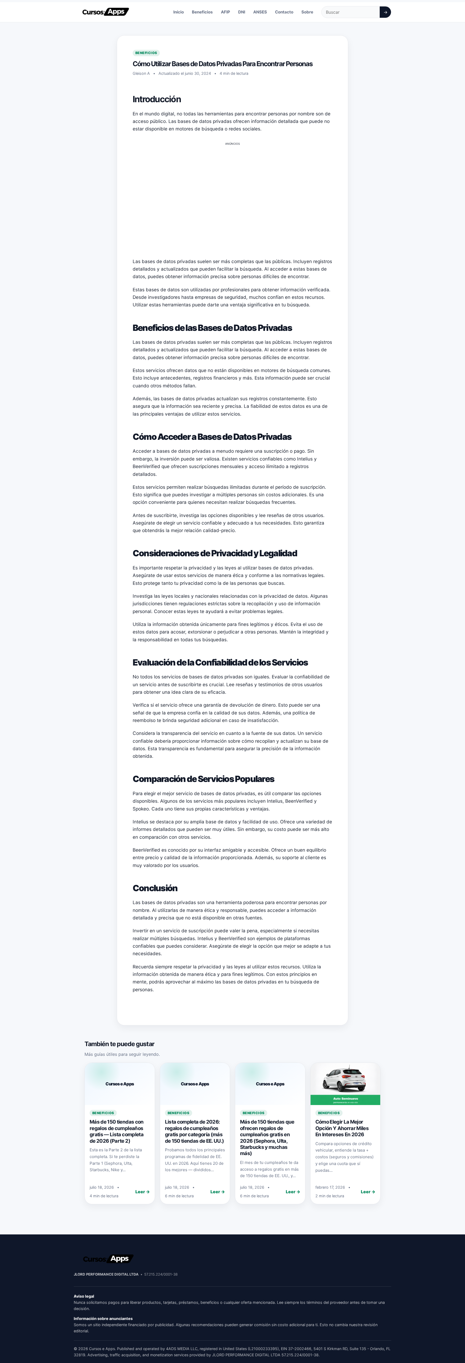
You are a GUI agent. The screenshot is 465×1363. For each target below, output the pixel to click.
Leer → (142, 1191)
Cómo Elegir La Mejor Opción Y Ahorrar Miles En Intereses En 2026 (342, 1128)
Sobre (307, 12)
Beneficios (202, 12)
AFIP (225, 12)
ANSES (260, 12)
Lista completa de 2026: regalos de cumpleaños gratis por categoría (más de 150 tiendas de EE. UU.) (194, 1131)
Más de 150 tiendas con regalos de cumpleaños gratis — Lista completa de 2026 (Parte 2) (117, 1131)
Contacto (284, 12)
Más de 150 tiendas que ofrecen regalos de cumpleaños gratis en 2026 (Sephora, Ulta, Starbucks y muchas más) (267, 1137)
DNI (241, 12)
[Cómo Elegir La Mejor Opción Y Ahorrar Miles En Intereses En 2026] (346, 1084)
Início (178, 12)
